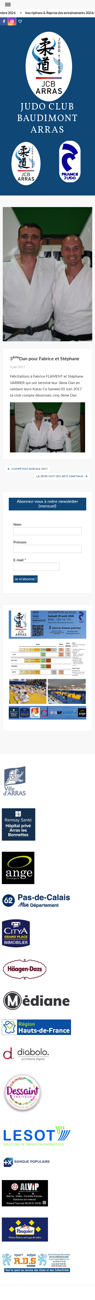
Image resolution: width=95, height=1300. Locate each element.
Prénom (19, 542)
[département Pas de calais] (36, 900)
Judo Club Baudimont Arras (47, 119)
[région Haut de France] (36, 1027)
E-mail (19, 560)
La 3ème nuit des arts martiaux (59, 476)
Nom (17, 524)
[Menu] (7, 4)
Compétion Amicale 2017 (30, 468)
